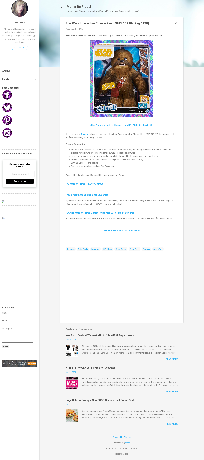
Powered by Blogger (122, 437)
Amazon (85, 134)
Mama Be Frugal (79, 7)
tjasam (127, 443)
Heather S (20, 22)
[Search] (181, 7)
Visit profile (19, 48)
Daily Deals (83, 249)
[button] (176, 23)
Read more (172, 359)
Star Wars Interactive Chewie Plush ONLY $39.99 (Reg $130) (121, 125)
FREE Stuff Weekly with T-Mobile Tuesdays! (90, 367)
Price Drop (134, 249)
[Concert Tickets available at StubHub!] (3, 202)
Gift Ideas (107, 249)
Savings (146, 249)
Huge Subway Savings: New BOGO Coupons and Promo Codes (101, 400)
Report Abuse (121, 454)
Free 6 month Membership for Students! (87, 195)
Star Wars (158, 249)
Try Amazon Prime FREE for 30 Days (84, 183)
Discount (95, 249)
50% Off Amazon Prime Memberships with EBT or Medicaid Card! (100, 212)
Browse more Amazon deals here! (122, 230)
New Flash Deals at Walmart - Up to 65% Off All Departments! (100, 335)
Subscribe (20, 181)
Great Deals (121, 249)
